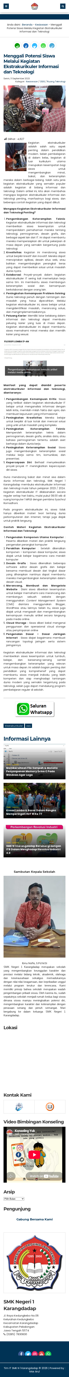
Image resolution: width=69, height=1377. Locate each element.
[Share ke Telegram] (52, 47)
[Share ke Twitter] (35, 47)
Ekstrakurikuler (14, 725)
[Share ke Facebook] (26, 47)
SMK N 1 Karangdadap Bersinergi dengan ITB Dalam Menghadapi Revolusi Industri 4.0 (33, 849)
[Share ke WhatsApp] (43, 46)
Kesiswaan (41, 24)
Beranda (27, 24)
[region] (34, 358)
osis (28, 725)
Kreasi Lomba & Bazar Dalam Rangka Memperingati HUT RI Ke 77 (31, 812)
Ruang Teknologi (56, 81)
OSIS (42, 81)
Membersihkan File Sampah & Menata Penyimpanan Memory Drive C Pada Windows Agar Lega (32, 771)
